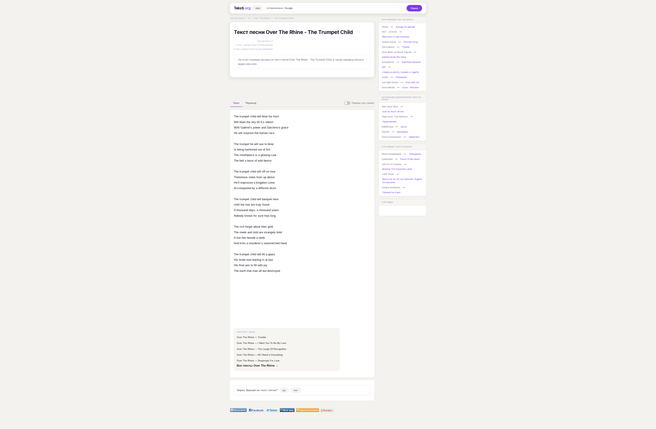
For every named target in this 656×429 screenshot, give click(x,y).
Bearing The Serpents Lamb (397, 169)
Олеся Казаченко (391, 136)
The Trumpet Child (284, 18)
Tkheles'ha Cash (391, 192)
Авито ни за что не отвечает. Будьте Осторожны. (402, 181)
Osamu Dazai (389, 41)
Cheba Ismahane (391, 187)
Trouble (262, 337)
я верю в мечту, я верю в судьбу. (400, 72)
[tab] (236, 102)
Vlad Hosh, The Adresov (395, 116)
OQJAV (385, 131)
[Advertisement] (302, 87)
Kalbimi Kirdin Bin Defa (394, 57)
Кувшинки (402, 131)
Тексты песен (237, 18)
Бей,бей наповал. (411, 62)
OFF (384, 67)
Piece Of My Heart (410, 159)
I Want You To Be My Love (272, 343)
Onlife (385, 26)
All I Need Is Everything (270, 354)
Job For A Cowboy (391, 164)
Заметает (414, 136)
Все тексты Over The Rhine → (257, 365)
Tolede (405, 47)
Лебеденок (415, 154)
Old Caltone (388, 47)
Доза (404, 126)
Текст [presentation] (236, 103)
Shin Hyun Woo (390, 106)
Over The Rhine (262, 18)
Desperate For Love (268, 360)
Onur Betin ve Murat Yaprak (396, 52)
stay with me (412, 82)
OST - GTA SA (389, 31)
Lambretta (387, 159)
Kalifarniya (387, 126)
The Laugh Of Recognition (272, 349)
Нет (296, 390)
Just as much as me (393, 111)
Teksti (242, 8)
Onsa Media (388, 87)
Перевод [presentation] (251, 103)
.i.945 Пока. (388, 174)
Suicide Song (411, 41)
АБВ (257, 8)
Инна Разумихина (391, 154)
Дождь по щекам (405, 26)
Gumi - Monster (410, 87)
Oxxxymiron (388, 62)
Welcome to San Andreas (395, 36)
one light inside (390, 82)
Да (284, 390)
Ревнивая (401, 77)
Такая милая (389, 121)
